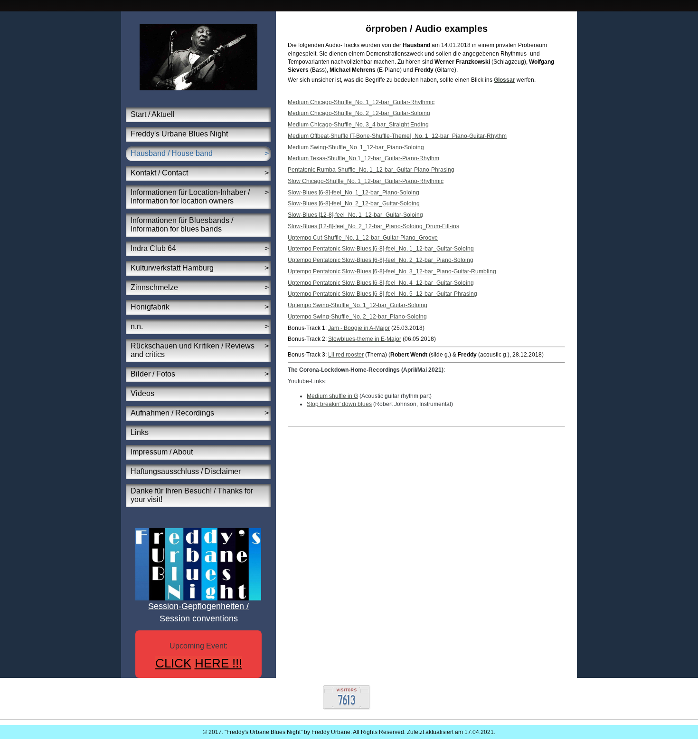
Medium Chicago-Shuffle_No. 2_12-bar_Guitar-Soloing (359, 113)
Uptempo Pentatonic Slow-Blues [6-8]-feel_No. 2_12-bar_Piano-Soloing (380, 260)
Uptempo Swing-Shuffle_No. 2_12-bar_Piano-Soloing (357, 316)
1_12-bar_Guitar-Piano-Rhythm (398, 158)
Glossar (504, 80)
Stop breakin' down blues (339, 404)
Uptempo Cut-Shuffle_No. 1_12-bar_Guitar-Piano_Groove (363, 237)
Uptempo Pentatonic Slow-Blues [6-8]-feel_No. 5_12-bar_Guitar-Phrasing (382, 293)
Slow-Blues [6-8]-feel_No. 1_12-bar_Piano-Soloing (353, 192)
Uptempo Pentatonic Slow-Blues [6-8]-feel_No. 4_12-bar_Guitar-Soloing (381, 283)
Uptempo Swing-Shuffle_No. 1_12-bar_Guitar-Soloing (357, 305)
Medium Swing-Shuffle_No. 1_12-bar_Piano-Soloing (356, 147)
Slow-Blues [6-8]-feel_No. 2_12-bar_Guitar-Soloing (354, 203)
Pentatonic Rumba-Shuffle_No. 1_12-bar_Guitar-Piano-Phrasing (371, 169)
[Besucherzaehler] (346, 708)
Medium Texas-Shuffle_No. (323, 158)
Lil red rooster (346, 354)
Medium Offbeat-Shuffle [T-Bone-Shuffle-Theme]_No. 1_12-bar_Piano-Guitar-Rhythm (397, 136)
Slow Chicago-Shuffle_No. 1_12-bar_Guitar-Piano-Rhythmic (365, 181)
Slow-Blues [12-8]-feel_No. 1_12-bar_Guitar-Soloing (355, 215)
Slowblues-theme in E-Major (364, 339)
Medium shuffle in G (332, 396)
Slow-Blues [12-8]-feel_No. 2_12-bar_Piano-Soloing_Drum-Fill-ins (373, 226)
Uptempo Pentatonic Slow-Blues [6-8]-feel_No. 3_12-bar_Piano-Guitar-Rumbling (392, 271)
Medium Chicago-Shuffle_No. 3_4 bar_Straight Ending (358, 124)
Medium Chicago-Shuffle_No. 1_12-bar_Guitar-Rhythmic (361, 102)
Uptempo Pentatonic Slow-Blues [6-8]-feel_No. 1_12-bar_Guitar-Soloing (381, 248)
